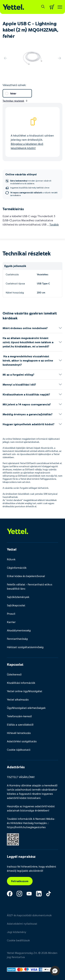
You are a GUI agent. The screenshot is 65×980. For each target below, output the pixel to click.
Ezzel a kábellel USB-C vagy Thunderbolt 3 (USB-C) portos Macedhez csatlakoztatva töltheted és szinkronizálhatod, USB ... (31, 220)
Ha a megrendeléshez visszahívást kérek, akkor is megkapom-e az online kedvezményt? (28, 360)
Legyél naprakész (21, 856)
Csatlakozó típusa (15, 283)
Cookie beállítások (18, 940)
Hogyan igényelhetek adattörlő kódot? (28, 424)
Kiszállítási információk (21, 682)
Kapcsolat (15, 664)
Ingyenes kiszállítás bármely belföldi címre (29, 187)
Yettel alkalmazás (18, 699)
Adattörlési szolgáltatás (22, 741)
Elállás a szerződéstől (20, 724)
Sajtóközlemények (18, 596)
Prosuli (11, 613)
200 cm (41, 292)
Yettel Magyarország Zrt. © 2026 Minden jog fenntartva (32, 955)
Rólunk (11, 559)
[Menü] (60, 7)
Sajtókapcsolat (16, 605)
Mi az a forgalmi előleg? (18, 374)
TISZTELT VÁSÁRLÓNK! (21, 777)
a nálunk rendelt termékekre (34, 193)
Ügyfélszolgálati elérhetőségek (26, 707)
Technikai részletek (27, 253)
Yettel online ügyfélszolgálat (24, 691)
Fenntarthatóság (17, 638)
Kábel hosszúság (15, 292)
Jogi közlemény (16, 932)
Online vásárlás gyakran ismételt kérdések (30, 315)
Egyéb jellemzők (15, 265)
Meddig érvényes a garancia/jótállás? (28, 414)
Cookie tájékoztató (18, 749)
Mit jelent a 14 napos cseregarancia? (27, 404)
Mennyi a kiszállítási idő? (19, 384)
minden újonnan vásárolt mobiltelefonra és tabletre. (30, 182)
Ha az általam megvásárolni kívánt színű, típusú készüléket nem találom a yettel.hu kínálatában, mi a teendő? (28, 342)
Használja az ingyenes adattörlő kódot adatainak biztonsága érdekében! (31, 808)
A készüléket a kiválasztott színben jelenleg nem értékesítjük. (32, 142)
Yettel (11, 549)
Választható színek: (14, 85)
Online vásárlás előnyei (21, 174)
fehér (13, 93)
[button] (55, 971)
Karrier (11, 622)
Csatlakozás (12, 274)
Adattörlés (16, 767)
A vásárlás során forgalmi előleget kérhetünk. (26, 488)
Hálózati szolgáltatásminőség (25, 647)
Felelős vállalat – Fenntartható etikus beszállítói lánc (29, 586)
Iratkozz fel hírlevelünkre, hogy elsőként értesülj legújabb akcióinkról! (31, 868)
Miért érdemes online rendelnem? (25, 328)
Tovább (54, 224)
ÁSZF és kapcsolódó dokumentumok (29, 915)
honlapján (40, 823)
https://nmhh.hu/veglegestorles (26, 827)
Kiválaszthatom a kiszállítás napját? (26, 394)
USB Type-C (43, 283)
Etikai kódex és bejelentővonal (26, 576)
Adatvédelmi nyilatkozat (22, 923)
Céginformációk (17, 567)
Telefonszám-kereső (19, 716)
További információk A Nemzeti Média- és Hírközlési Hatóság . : (31, 823)
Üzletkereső (14, 674)
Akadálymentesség (19, 630)
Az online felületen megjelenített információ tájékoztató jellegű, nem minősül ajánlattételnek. (31, 440)
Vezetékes (42, 274)
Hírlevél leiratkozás (19, 732)
